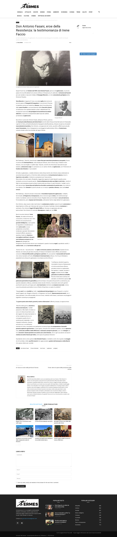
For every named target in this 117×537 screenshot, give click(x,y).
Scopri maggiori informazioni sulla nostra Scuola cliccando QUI (87, 532)
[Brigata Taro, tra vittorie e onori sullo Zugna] (24, 414)
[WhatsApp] (28, 46)
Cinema (33, 16)
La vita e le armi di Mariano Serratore (43, 421)
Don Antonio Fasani (25, 348)
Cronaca (20, 12)
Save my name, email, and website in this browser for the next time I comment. (38, 482)
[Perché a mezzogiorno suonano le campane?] (50, 522)
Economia (64, 12)
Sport (90, 12)
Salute (84, 12)
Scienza (72, 12)
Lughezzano (49, 348)
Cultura (26, 16)
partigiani (55, 348)
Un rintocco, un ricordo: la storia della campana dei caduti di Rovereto (24, 440)
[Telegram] (43, 46)
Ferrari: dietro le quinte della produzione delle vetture (59, 368)
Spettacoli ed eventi (44, 16)
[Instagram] (17, 523)
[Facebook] (17, 46)
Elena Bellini (20, 42)
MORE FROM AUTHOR (50, 404)
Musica (19, 16)
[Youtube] (21, 523)
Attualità (28, 12)
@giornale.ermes (86, 27)
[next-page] (20, 445)
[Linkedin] (32, 46)
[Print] (39, 46)
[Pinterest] (25, 46)
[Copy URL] (46, 46)
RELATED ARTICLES (36, 404)
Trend (78, 12)
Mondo (42, 12)
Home (17, 20)
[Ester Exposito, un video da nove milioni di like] (50, 506)
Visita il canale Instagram (89, 54)
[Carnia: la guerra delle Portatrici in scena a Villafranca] (62, 431)
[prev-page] (17, 445)
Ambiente (56, 12)
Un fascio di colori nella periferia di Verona (27, 367)
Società (35, 12)
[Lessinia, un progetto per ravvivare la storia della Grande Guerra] (43, 431)
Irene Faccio (42, 348)
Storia (49, 12)
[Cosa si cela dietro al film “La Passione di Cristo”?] (50, 514)
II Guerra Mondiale (34, 348)
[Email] (35, 46)
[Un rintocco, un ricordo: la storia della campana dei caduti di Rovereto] (24, 431)
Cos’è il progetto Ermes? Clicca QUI (64, 532)
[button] (99, 12)
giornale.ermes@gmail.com (29, 518)
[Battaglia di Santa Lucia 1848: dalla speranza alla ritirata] (62, 414)
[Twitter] (21, 46)
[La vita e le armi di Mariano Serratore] (43, 414)
